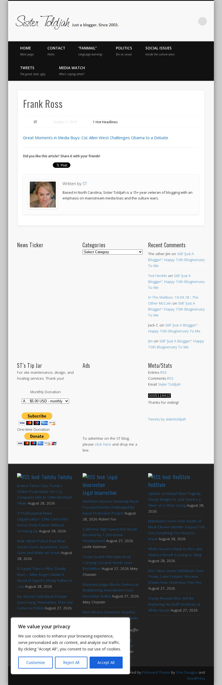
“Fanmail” (90, 51)
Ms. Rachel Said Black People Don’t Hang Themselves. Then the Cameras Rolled (45, 602)
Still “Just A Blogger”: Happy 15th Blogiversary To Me (176, 259)
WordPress (196, 678)
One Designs (186, 672)
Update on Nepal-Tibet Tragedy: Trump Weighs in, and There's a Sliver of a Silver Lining (174, 499)
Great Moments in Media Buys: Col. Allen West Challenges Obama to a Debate (95, 137)
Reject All (71, 662)
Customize (35, 662)
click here (103, 444)
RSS (163, 372)
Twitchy (65, 476)
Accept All (106, 662)
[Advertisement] (111, 397)
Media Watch (72, 70)
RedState (157, 484)
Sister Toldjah (169, 384)
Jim (150, 341)
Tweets (33, 70)
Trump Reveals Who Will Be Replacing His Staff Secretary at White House (174, 604)
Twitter (157, 21)
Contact (56, 51)
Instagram (191, 21)
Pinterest (168, 21)
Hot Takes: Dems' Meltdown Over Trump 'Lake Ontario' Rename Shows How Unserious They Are (176, 576)
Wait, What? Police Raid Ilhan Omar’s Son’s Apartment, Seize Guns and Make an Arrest (42, 547)
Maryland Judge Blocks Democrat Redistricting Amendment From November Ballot (110, 590)
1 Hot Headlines (105, 122)
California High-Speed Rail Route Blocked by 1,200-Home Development (110, 535)
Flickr (180, 21)
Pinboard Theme (156, 672)
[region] (70, 645)
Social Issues (160, 51)
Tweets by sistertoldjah (167, 419)
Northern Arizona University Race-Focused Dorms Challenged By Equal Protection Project (111, 507)
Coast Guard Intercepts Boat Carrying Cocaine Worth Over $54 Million (107, 562)
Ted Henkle (157, 275)
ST (35, 122)
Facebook (146, 21)
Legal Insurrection (100, 492)
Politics (124, 51)
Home (27, 51)
